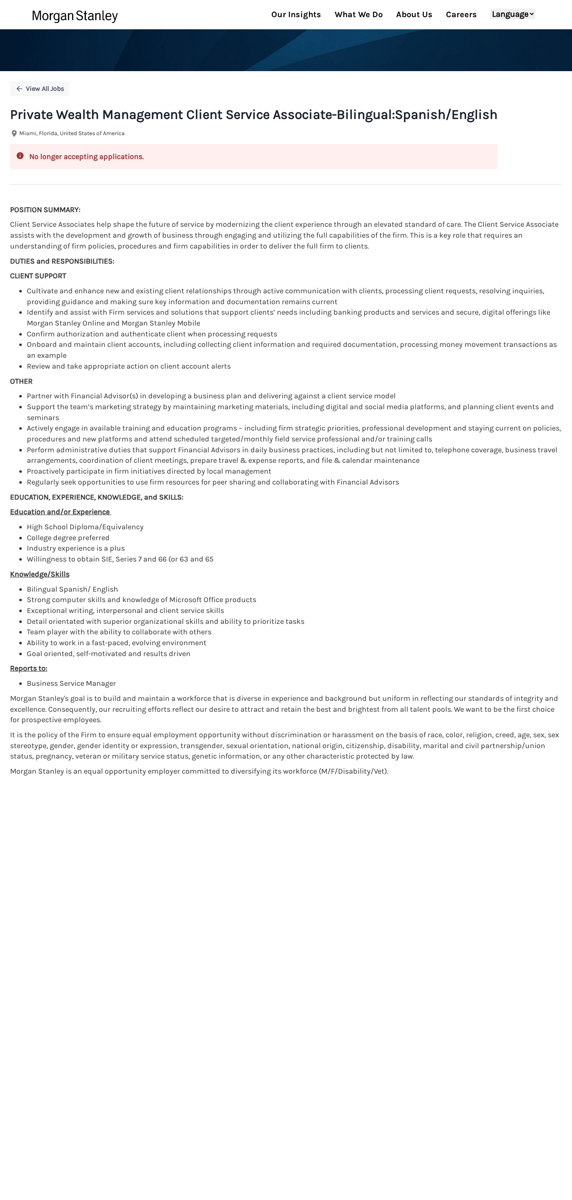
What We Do (359, 14)
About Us (414, 14)
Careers (461, 14)
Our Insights (296, 14)
